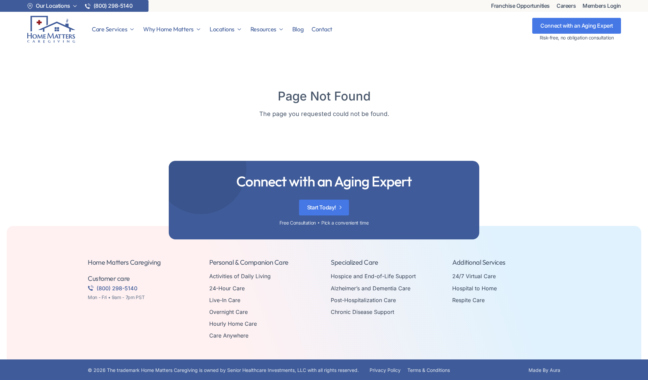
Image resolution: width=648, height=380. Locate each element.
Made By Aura (544, 370)
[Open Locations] (239, 29)
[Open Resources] (281, 29)
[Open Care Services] (132, 29)
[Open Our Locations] (75, 6)
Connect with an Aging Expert (576, 25)
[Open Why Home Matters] (198, 29)
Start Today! (321, 207)
